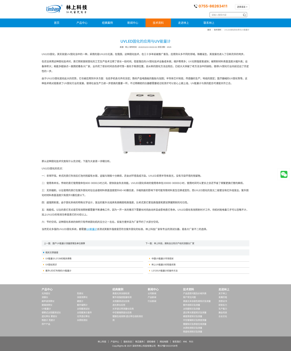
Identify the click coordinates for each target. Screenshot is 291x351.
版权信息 (128, 341)
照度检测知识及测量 (192, 331)
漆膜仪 (45, 297)
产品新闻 (152, 297)
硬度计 (80, 301)
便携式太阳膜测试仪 (51, 312)
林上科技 (102, 341)
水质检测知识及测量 (192, 327)
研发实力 (223, 305)
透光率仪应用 (118, 305)
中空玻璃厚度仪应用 (122, 312)
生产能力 (223, 308)
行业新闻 (152, 301)
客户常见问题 (189, 297)
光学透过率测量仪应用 (123, 308)
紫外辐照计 (82, 305)
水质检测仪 (82, 320)
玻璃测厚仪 (47, 305)
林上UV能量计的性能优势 (164, 264)
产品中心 (82, 22)
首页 (56, 22)
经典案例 (107, 22)
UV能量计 (91, 229)
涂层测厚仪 (82, 297)
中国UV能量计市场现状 (163, 258)
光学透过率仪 (83, 316)
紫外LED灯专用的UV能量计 (58, 270)
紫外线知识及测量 (191, 305)
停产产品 (46, 324)
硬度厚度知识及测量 (192, 316)
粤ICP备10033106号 (167, 345)
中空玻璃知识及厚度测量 (194, 320)
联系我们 (177, 341)
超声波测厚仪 (48, 301)
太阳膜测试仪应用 (120, 301)
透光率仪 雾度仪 (49, 316)
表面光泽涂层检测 (120, 293)
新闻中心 (132, 22)
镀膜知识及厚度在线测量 (194, 324)
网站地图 (164, 341)
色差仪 (80, 293)
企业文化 (223, 316)
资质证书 (223, 301)
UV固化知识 (51, 264)
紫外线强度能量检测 (122, 297)
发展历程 (223, 297)
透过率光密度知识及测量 (194, 312)
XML (185, 341)
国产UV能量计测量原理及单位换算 (68, 243)
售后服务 (139, 341)
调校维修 (151, 341)
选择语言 (241, 6)
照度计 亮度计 (48, 320)
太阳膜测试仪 (83, 308)
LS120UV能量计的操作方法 (165, 270)
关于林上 (223, 293)
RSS (191, 341)
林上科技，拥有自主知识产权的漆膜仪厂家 (174, 243)
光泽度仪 (46, 293)
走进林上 (183, 22)
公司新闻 (152, 293)
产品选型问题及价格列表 (194, 293)
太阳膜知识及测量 (191, 308)
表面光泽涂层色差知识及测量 (197, 301)
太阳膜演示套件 (84, 312)
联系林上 (209, 22)
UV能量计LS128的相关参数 (58, 258)
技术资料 (158, 22)
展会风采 (223, 312)
